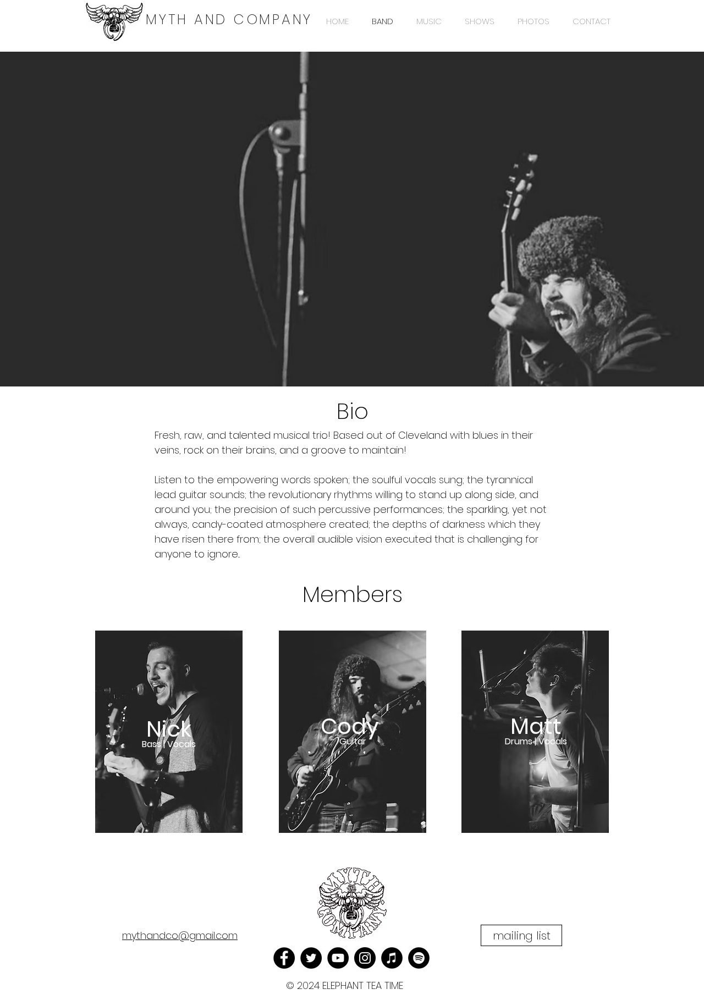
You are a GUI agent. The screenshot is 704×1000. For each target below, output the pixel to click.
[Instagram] (365, 958)
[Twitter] (311, 958)
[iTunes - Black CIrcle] (392, 958)
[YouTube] (338, 958)
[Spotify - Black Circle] (419, 958)
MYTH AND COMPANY (229, 19)
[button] (521, 935)
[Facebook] (284, 958)
